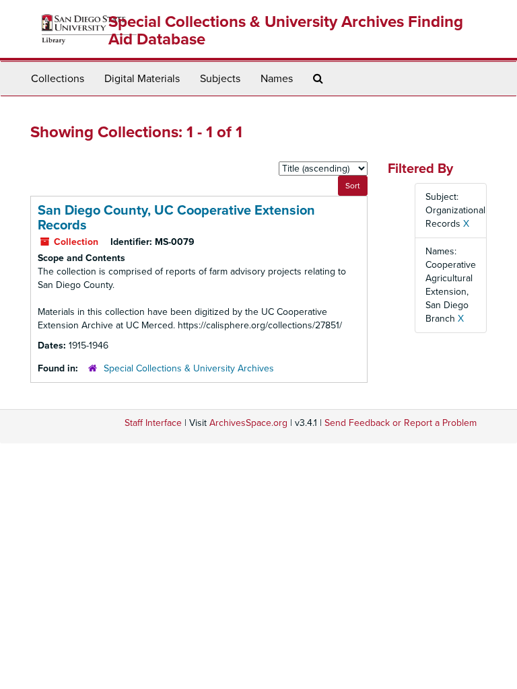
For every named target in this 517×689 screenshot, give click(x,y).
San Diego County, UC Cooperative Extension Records (176, 218)
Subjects (220, 78)
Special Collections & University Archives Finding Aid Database (285, 30)
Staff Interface (153, 423)
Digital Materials (142, 78)
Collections (57, 78)
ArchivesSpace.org (248, 423)
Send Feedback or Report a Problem (400, 423)
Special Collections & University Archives (189, 368)
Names (277, 78)
